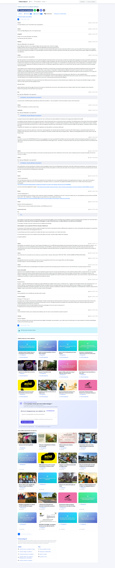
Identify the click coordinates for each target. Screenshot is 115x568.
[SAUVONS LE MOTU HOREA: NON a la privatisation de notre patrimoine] (27, 349)
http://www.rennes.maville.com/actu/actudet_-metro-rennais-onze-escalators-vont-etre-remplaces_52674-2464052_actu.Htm (65, 187)
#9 (89, 137)
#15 (89, 209)
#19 (89, 264)
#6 (89, 92)
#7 (89, 105)
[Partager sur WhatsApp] (35, 10)
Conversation (49, 13)
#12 (89, 175)
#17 (89, 253)
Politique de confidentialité (60, 13)
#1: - (21, 214)
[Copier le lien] (44, 10)
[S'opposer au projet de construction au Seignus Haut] (47, 389)
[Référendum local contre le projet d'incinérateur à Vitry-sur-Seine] (27, 389)
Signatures (38, 13)
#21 (89, 279)
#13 (89, 191)
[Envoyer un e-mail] (41, 10)
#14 (89, 201)
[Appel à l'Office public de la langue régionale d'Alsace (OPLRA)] (67, 369)
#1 (89, 22)
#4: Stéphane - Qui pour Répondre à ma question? (30, 97)
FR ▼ (31, 1)
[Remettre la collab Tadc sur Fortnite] (27, 368)
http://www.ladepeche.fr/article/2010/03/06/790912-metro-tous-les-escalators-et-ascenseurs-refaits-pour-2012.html (43, 198)
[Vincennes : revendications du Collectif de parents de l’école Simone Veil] (87, 349)
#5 (89, 55)
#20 (89, 270)
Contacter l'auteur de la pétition (24, 16)
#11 (89, 157)
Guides (19, 547)
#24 (89, 310)
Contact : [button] (44, 1)
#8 (89, 110)
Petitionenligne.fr (23, 1)
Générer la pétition (28, 422)
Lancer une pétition (91, 1)
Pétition (20, 13)
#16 (89, 243)
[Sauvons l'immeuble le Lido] (47, 368)
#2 (89, 28)
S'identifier (82, 1)
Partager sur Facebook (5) (26, 10)
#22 (89, 291)
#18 (89, 258)
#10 (89, 151)
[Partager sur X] (38, 10)
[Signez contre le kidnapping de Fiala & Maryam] (67, 349)
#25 (89, 316)
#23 (89, 296)
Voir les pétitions (37, 1)
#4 (89, 41)
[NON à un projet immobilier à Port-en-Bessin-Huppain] (47, 349)
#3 (89, 34)
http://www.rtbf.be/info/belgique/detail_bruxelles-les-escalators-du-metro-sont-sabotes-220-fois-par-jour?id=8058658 (44, 184)
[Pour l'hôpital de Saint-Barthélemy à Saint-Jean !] (87, 369)
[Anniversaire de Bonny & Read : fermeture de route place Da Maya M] (87, 389)
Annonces (28, 13)
